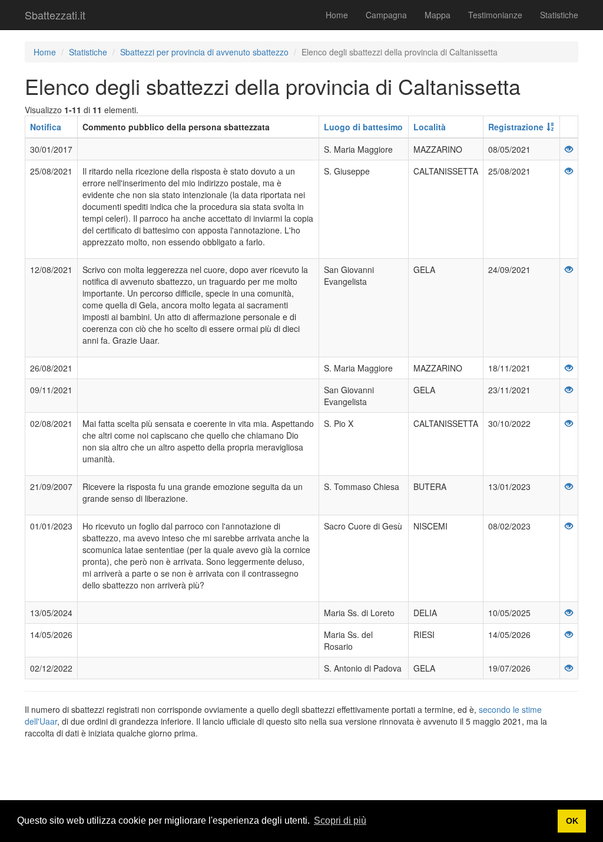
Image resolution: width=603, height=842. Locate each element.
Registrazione (516, 127)
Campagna (386, 15)
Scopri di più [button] (340, 820)
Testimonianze (495, 15)
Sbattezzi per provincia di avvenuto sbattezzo (204, 52)
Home (337, 15)
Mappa (437, 15)
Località (429, 127)
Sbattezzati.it (55, 14)
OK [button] (572, 820)
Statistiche (559, 15)
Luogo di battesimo (363, 127)
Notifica (45, 127)
